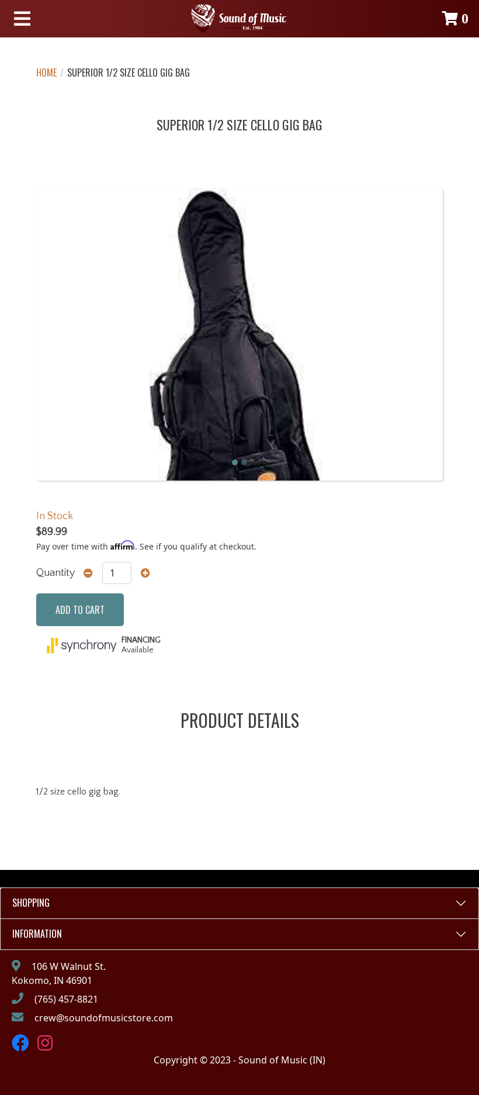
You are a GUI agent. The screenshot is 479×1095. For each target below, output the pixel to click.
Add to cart (80, 610)
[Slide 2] (244, 462)
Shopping (31, 903)
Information (37, 934)
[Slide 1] (235, 462)
